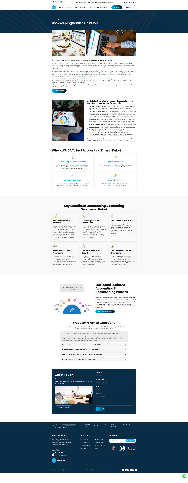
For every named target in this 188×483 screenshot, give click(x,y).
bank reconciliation (107, 74)
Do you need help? (58, 1)
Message (98, 393)
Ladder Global (102, 470)
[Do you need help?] (53, 2)
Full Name (99, 372)
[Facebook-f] (124, 2)
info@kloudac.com (61, 455)
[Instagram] (129, 2)
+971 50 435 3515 (61, 452)
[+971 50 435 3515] (53, 453)
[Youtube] (133, 2)
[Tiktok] (135, 2)
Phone (97, 386)
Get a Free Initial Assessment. (104, 2)
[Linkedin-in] (126, 2)
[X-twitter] (131, 2)
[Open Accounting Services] (87, 7)
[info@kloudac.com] (53, 455)
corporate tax (84, 76)
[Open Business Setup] (98, 7)
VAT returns (94, 76)
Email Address (99, 379)
